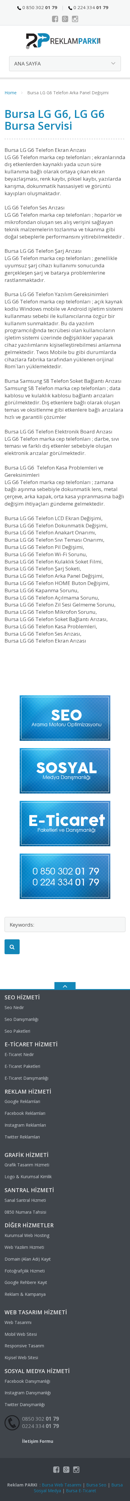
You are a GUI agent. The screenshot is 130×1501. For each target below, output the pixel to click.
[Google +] (65, 18)
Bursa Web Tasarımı (61, 1485)
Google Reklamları (22, 1101)
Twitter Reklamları (22, 1137)
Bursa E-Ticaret (81, 1490)
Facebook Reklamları (25, 1113)
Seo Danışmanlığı (21, 1019)
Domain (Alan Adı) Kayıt (28, 1259)
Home (11, 92)
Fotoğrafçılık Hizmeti (25, 1271)
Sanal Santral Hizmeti (25, 1200)
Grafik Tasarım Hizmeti (27, 1165)
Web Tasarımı (18, 1322)
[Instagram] (75, 18)
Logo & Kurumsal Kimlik (28, 1176)
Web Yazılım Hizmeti (24, 1247)
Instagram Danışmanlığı (28, 1393)
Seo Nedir (14, 1007)
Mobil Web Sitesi (21, 1334)
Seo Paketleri (17, 1031)
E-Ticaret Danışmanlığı (26, 1078)
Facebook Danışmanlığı (27, 1381)
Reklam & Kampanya (25, 1294)
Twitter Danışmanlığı (25, 1404)
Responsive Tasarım (24, 1346)
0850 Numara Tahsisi (25, 1212)
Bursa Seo (96, 1485)
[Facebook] (55, 18)
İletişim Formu (37, 1441)
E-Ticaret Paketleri (22, 1066)
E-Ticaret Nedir (19, 1054)
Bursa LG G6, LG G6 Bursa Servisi (55, 119)
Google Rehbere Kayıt (26, 1282)
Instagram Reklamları (25, 1125)
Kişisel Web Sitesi (21, 1357)
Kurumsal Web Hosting (27, 1235)
